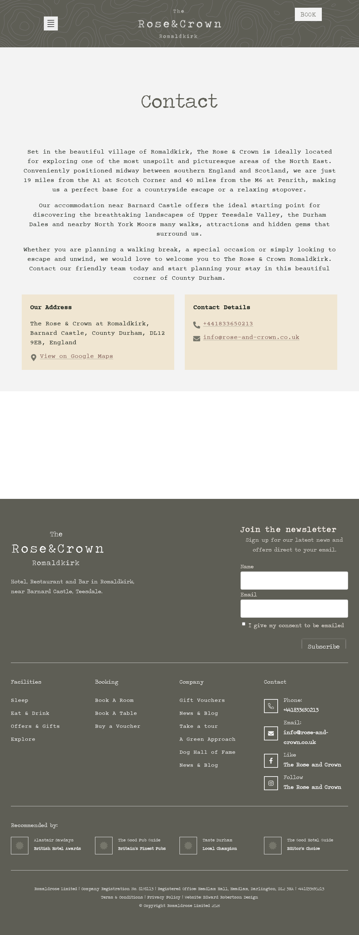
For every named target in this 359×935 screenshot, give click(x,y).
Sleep (19, 700)
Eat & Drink (30, 713)
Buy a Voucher (118, 726)
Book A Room (114, 700)
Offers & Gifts (35, 726)
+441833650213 (228, 324)
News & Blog (199, 713)
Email (249, 594)
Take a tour (199, 726)
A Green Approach (208, 739)
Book (308, 14)
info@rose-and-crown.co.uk (251, 337)
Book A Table (116, 713)
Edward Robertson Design (230, 897)
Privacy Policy (164, 897)
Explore (23, 739)
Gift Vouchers (202, 700)
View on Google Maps (76, 356)
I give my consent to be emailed (296, 625)
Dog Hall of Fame (208, 752)
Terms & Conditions (122, 897)
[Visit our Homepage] (179, 23)
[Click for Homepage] (73, 550)
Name (247, 566)
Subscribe (324, 646)
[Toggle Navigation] (51, 23)
